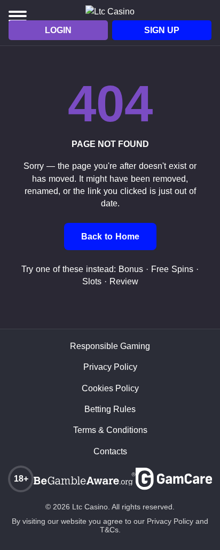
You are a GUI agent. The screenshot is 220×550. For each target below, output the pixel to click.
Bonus (131, 269)
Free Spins (172, 269)
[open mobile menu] (18, 16)
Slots (91, 281)
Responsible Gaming (110, 346)
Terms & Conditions (110, 430)
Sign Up (161, 30)
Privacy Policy (110, 367)
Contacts (110, 451)
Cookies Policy (110, 388)
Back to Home (110, 236)
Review (123, 281)
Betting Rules (110, 409)
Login (58, 30)
